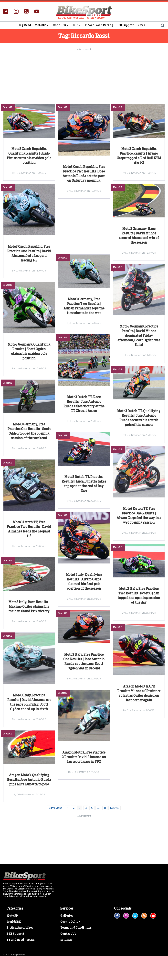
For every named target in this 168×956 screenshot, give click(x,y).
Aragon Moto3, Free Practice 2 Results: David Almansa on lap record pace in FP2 (84, 757)
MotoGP (40, 25)
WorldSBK (59, 25)
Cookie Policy (70, 921)
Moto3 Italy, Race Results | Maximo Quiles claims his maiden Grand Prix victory (29, 606)
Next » (114, 808)
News (141, 25)
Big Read (25, 25)
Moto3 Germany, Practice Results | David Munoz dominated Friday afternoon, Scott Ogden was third (138, 336)
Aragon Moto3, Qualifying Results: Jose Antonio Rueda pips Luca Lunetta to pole (29, 780)
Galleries (66, 915)
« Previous (55, 808)
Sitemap (66, 939)
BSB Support (125, 25)
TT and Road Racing (99, 25)
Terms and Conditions (76, 927)
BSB (75, 25)
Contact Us (68, 933)
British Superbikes (20, 927)
